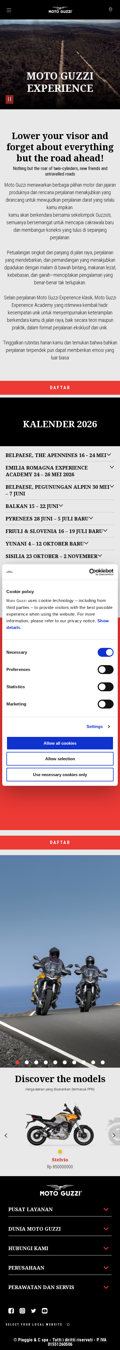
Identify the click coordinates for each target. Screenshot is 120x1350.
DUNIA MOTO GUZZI (34, 1228)
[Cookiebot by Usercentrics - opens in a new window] (89, 572)
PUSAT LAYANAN (30, 1209)
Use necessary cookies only (60, 774)
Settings (95, 726)
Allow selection (60, 758)
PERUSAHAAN (26, 1267)
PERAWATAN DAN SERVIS (41, 1287)
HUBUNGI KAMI (28, 1248)
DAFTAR (60, 387)
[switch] (106, 669)
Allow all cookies (60, 743)
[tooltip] (60, 1151)
